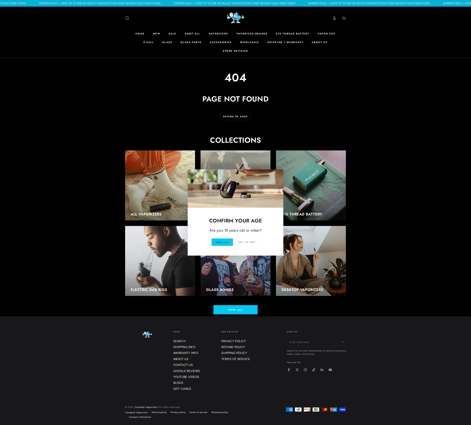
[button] (127, 18)
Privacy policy (178, 412)
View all (235, 310)
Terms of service (198, 412)
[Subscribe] (344, 342)
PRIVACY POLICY (233, 341)
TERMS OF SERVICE (235, 359)
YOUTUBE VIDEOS (186, 377)
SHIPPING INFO (184, 347)
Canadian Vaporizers (146, 407)
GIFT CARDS (182, 389)
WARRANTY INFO (185, 353)
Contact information (140, 417)
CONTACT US (183, 365)
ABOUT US (181, 359)
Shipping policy (219, 412)
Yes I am (222, 242)
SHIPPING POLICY (234, 353)
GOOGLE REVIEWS (186, 371)
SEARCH (179, 341)
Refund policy (159, 412)
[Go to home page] (235, 18)
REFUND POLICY (233, 347)
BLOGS (178, 382)
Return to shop (235, 116)
